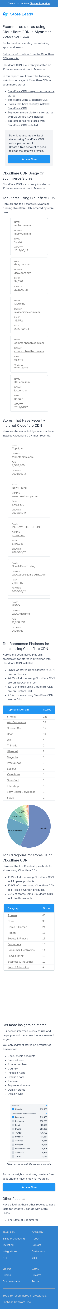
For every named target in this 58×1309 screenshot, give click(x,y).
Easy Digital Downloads (21, 791)
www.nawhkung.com (25, 496)
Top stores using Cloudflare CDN (28, 99)
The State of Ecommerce (23, 1219)
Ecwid (10, 797)
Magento (12, 757)
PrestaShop (14, 763)
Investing (8, 1245)
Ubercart (12, 751)
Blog (34, 1257)
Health (12, 932)
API (5, 1257)
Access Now (29, 159)
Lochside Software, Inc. (17, 1302)
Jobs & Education (18, 967)
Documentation (12, 1281)
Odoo (10, 734)
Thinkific (12, 745)
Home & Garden (17, 927)
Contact (36, 1245)
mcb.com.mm (22, 233)
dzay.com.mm (22, 272)
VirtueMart (13, 774)
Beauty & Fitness (18, 938)
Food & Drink (16, 956)
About (35, 1238)
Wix (9, 739)
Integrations (10, 1251)
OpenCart (13, 780)
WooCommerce (16, 722)
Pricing (7, 1275)
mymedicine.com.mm (27, 312)
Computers (14, 944)
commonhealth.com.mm (29, 351)
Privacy (36, 1275)
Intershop (13, 786)
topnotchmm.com (23, 457)
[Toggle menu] (53, 14)
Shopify (11, 716)
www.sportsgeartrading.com (29, 574)
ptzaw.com (18, 535)
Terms (35, 1281)
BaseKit (11, 768)
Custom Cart (14, 728)
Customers (38, 1251)
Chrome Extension (40, 3)
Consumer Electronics (21, 950)
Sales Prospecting (14, 1238)
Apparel (12, 915)
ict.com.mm (21, 390)
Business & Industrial (20, 961)
